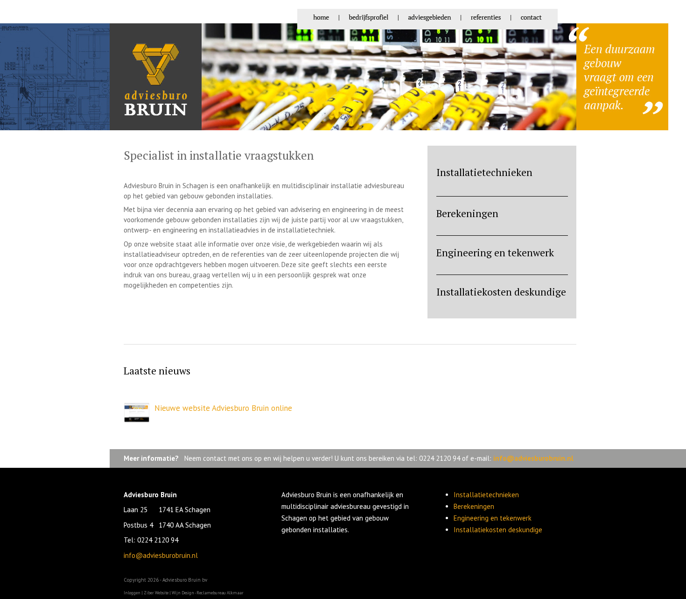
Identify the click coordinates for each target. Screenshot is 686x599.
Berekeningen (467, 213)
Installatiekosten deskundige (501, 291)
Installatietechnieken (484, 172)
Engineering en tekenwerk (495, 252)
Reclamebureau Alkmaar (220, 592)
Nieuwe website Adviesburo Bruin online (223, 408)
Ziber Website (156, 592)
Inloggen (132, 592)
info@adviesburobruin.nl (533, 458)
